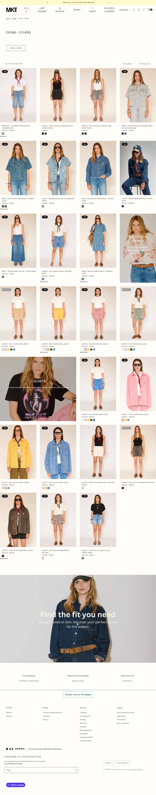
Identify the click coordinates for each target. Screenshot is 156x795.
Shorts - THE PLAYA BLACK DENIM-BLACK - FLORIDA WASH (58, 127)
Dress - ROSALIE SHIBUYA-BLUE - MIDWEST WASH (97, 272)
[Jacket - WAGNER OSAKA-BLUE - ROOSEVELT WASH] (58, 168)
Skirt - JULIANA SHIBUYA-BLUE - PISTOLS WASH (19, 271)
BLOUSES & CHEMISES (109, 10)
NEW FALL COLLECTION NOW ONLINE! (59, 2)
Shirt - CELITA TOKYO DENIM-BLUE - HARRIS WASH (18, 200)
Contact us (46, 716)
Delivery (9, 712)
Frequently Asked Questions (52, 712)
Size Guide (83, 723)
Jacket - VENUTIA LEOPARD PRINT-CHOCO (17, 550)
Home (8, 18)
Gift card (9, 716)
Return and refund (123, 723)
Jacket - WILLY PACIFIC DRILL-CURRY (15, 482)
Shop (14, 18)
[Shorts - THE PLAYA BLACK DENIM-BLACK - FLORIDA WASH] (58, 95)
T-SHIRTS (92, 10)
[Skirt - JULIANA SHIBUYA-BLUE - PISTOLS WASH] (18, 241)
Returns (46, 720)
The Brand (83, 712)
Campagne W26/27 (86, 737)
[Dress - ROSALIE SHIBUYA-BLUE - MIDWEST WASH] (98, 241)
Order (9, 708)
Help (45, 708)
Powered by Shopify (136, 769)
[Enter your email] (75, 770)
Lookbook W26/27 (86, 741)
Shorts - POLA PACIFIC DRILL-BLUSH (95, 344)
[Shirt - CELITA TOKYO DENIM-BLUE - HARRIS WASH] (18, 168)
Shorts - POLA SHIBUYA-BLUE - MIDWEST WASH (57, 272)
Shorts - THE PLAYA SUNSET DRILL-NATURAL (98, 482)
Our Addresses (85, 716)
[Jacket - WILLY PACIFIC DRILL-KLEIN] (58, 452)
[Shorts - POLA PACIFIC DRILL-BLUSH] (98, 313)
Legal (120, 708)
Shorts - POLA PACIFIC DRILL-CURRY (55, 344)
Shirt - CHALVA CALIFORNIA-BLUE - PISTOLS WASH (97, 200)
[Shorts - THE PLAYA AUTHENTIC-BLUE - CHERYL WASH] (98, 520)
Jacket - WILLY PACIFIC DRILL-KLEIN (55, 482)
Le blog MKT (84, 734)
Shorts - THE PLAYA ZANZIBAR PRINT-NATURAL (56, 552)
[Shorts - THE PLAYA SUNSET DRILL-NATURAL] (98, 452)
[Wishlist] (143, 10)
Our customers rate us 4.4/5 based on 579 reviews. (45, 749)
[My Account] (138, 10)
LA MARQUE (59, 10)
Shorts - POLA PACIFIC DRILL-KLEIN (95, 414)
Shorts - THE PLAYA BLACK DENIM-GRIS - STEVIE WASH (97, 127)
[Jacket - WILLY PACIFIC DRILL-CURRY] (18, 452)
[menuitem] (27, 9)
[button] (33, 71)
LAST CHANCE (42, 10)
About (83, 708)
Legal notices (121, 716)
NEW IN (26, 10)
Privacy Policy (121, 720)
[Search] (134, 10)
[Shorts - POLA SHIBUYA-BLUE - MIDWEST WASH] (58, 241)
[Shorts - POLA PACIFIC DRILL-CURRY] (58, 313)
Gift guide (83, 727)
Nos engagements (86, 730)
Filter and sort (15, 64)
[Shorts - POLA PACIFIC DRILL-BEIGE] (18, 313)
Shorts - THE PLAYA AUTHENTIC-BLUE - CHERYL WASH (96, 552)
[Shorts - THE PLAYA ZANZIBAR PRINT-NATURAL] (58, 520)
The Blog (83, 720)
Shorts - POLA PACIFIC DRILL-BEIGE (15, 344)
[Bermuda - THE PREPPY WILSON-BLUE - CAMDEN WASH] (18, 95)
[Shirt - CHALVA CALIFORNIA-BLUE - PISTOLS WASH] (98, 168)
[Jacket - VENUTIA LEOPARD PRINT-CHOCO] (18, 520)
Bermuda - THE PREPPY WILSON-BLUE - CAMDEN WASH (16, 127)
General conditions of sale (125, 712)
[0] (148, 10)
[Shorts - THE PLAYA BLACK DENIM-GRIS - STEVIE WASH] (98, 95)
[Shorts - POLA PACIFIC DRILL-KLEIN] (98, 384)
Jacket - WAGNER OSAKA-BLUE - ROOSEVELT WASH (58, 200)
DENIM (76, 10)
